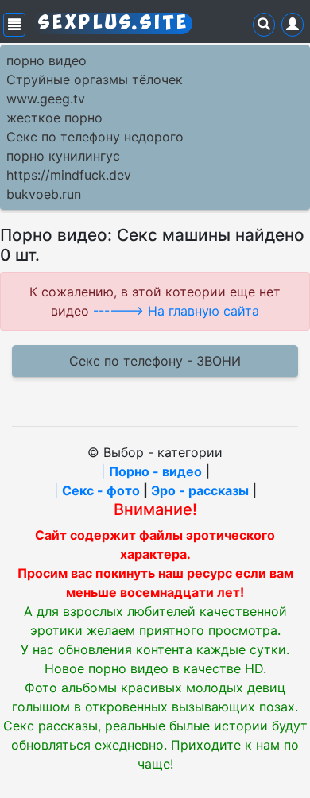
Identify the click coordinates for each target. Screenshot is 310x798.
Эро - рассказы (200, 490)
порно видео (46, 60)
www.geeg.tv (45, 99)
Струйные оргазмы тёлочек (94, 79)
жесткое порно (54, 118)
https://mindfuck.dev (68, 175)
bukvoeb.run (43, 194)
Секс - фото (101, 490)
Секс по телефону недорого (95, 137)
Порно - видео (155, 471)
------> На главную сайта (176, 311)
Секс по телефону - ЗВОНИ (155, 361)
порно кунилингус (63, 156)
